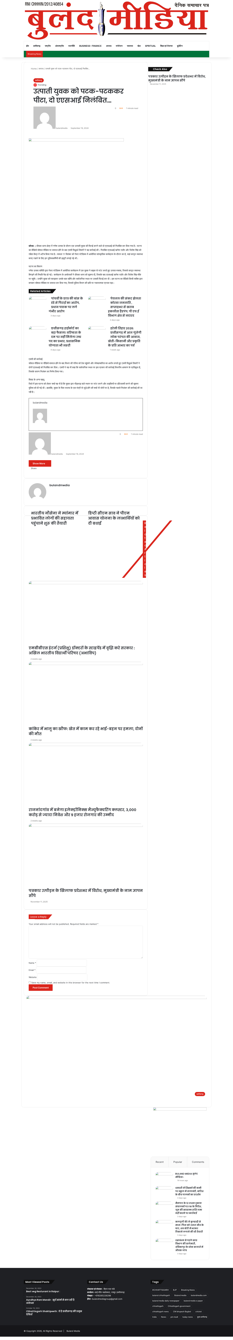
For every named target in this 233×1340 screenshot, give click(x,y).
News (163, 1317)
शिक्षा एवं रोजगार (166, 45)
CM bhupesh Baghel (182, 1311)
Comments (198, 1161)
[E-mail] (34, 430)
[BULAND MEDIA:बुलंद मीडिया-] (164, 1178)
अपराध (108, 45)
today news (187, 1317)
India (154, 1317)
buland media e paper (193, 1301)
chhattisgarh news (160, 1311)
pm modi (174, 1317)
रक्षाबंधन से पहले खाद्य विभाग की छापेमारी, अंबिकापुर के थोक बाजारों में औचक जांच (189, 1245)
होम (27, 45)
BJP (175, 1290)
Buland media (180, 1295)
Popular (177, 1161)
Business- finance (90, 45)
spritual (150, 45)
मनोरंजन (119, 45)
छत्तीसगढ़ (36, 45)
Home (33, 68)
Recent (160, 1161)
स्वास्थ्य (130, 45)
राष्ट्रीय (48, 45)
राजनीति (71, 45)
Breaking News (188, 1290)
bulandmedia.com (199, 1295)
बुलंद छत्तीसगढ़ (202, 1317)
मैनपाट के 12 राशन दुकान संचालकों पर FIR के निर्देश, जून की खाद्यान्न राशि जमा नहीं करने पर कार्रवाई (188, 1208)
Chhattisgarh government (179, 1306)
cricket (198, 1311)
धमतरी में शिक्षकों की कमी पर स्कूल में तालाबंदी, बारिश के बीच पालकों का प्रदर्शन (189, 1191)
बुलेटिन (180, 45)
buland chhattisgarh (161, 1295)
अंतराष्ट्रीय (59, 45)
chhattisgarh (157, 1306)
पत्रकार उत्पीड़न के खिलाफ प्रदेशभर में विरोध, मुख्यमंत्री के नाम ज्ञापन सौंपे (177, 78)
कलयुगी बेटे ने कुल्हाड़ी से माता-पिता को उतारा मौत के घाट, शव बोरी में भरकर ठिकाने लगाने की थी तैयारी (189, 1226)
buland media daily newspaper (165, 1301)
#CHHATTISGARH (160, 1290)
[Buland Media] (116, 20)
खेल (139, 45)
